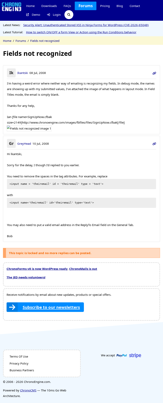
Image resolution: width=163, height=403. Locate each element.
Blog (119, 6)
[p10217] (154, 143)
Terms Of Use (19, 356)
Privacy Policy (19, 363)
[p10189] (154, 73)
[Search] (68, 14)
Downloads (49, 6)
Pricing (105, 6)
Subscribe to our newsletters (51, 307)
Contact (135, 6)
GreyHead (24, 143)
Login (57, 15)
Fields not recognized (44, 41)
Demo (36, 15)
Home (30, 6)
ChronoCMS (28, 390)
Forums (86, 5)
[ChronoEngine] (11, 6)
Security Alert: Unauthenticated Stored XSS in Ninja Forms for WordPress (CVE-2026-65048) (86, 25)
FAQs (67, 6)
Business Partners (22, 370)
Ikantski (22, 73)
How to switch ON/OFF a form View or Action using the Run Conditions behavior (81, 32)
